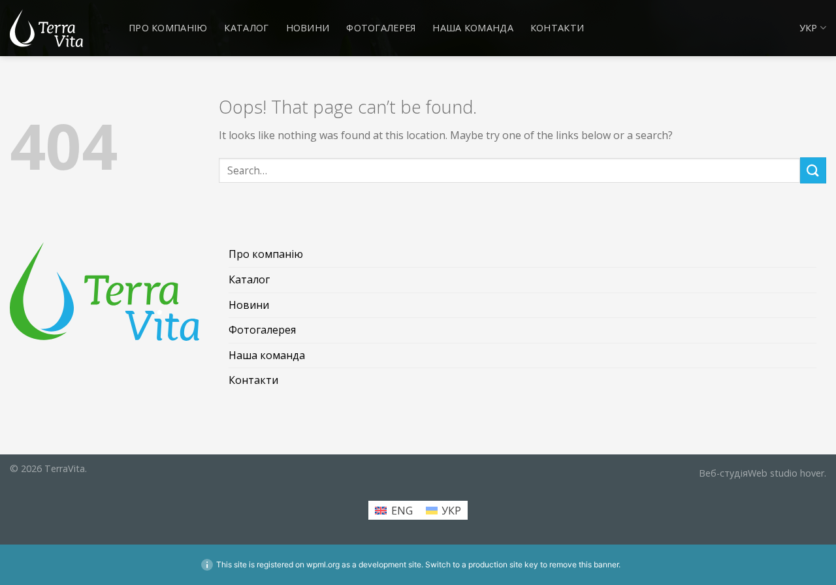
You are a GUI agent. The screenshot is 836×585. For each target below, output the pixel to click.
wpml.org (323, 564)
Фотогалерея (380, 28)
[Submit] (813, 170)
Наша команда (472, 28)
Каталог (246, 28)
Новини (308, 28)
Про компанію (168, 28)
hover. (762, 473)
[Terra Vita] (46, 28)
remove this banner (584, 564)
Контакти (557, 28)
